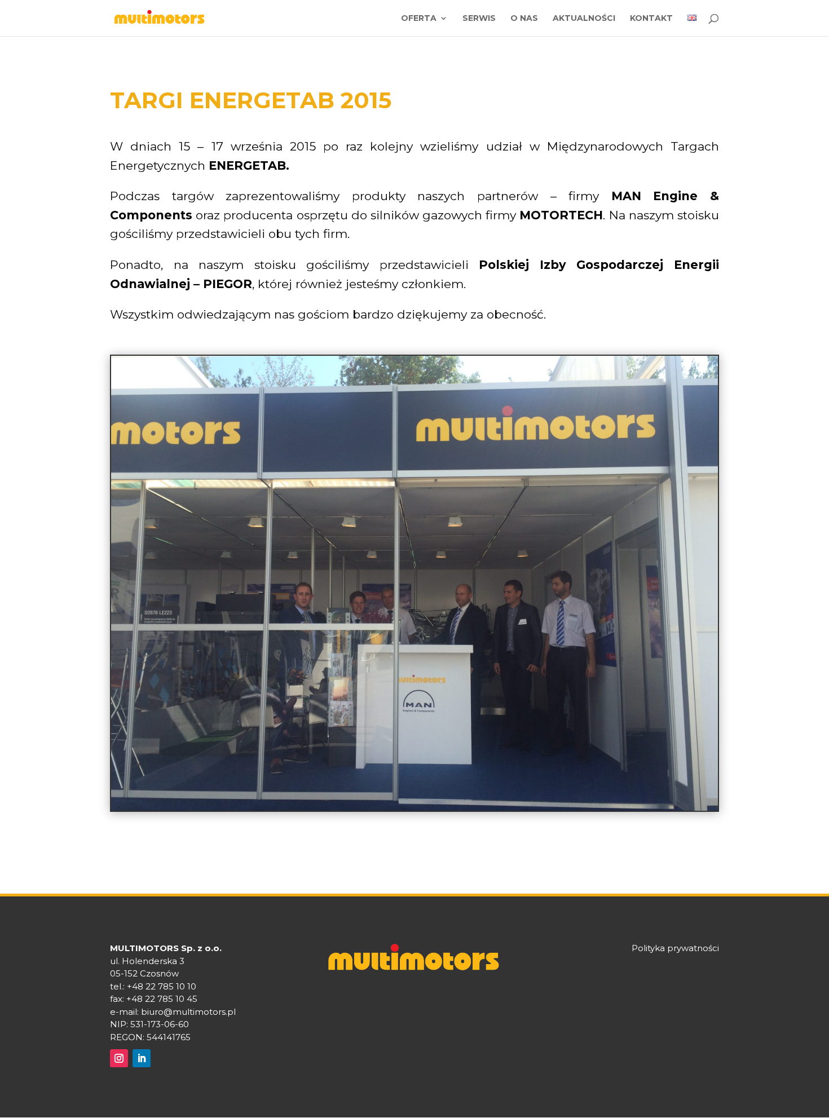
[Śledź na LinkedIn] (142, 1058)
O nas (524, 18)
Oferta (418, 18)
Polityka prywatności (675, 948)
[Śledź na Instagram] (119, 1058)
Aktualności (584, 18)
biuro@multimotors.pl (188, 1011)
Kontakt (651, 18)
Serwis (479, 18)
